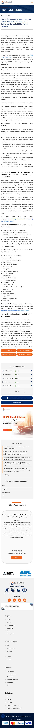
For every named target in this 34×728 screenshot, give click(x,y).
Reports (9, 699)
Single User (8, 374)
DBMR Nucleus (8, 385)
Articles (9, 654)
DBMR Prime (8, 382)
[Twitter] (14, 600)
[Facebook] (19, 600)
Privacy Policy (10, 682)
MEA (8, 631)
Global (8, 619)
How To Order (10, 671)
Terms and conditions (12, 679)
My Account (10, 676)
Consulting (9, 702)
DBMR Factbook (9, 378)
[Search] (29, 2)
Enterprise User (8, 370)
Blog (3, 495)
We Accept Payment (17, 719)
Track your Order (11, 674)
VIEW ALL (6, 475)
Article (3, 485)
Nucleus (9, 697)
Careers (9, 656)
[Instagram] (24, 600)
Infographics (5, 489)
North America (10, 625)
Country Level (10, 634)
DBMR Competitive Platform (14, 708)
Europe (8, 622)
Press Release (11, 648)
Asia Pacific (10, 628)
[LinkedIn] (9, 600)
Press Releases (6, 492)
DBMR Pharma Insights (13, 705)
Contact (9, 659)
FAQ (8, 685)
